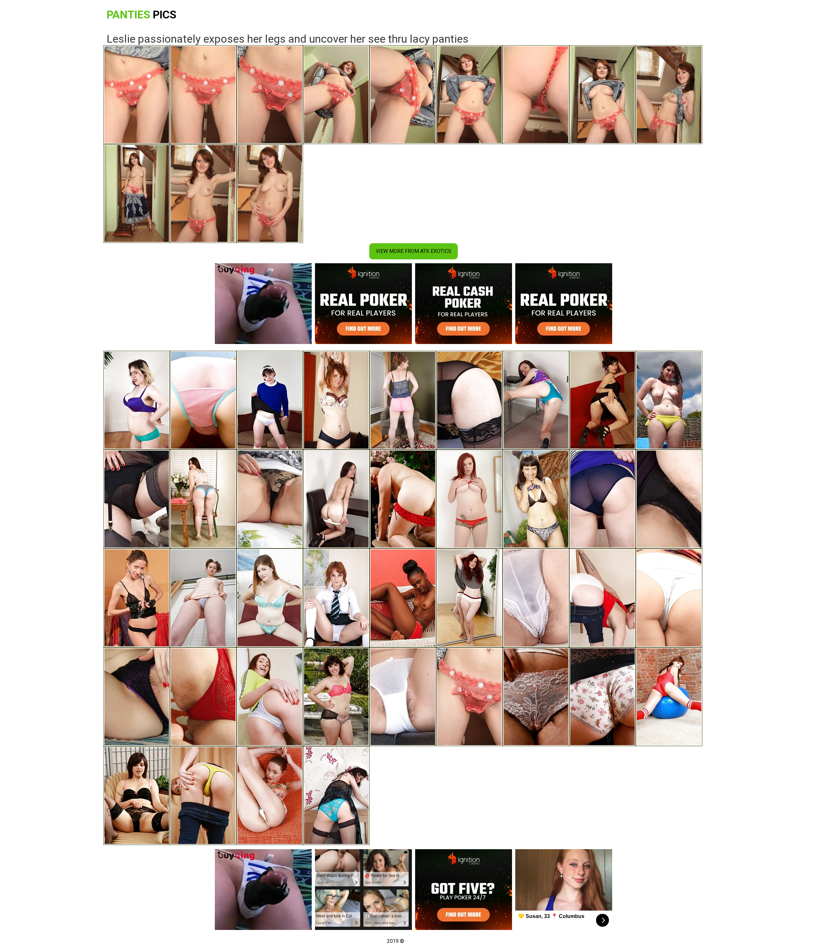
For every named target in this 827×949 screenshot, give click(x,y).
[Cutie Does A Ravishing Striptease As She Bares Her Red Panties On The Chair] (269, 696)
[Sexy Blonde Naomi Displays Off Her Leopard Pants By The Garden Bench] (536, 499)
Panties (141, 14)
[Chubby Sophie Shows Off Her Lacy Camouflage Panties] (203, 499)
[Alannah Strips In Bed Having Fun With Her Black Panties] (469, 597)
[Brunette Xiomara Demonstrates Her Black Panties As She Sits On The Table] (669, 499)
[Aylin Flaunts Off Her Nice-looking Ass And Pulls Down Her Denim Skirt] (269, 795)
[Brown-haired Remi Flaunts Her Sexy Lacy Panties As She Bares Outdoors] (536, 400)
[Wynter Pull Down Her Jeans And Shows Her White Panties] (602, 597)
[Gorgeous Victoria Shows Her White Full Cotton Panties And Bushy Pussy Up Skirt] (669, 597)
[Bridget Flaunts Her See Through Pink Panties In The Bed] (203, 400)
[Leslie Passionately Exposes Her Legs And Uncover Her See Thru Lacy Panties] (469, 696)
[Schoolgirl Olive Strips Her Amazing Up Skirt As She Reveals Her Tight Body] (336, 597)
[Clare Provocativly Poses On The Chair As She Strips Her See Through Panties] (602, 499)
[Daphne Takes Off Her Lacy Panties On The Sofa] (536, 696)
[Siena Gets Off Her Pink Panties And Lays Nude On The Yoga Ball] (669, 696)
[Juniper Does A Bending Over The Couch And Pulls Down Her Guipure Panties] (136, 795)
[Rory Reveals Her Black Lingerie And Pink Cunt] (602, 400)
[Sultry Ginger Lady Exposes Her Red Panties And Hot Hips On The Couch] (469, 499)
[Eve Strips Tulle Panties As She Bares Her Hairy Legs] (203, 597)
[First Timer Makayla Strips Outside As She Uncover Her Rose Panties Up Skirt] (403, 400)
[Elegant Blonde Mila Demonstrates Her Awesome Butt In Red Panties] (203, 696)
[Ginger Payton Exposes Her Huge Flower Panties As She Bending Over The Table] (602, 696)
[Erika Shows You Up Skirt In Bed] (269, 499)
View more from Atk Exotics (413, 251)
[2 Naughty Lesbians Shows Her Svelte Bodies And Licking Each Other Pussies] (336, 696)
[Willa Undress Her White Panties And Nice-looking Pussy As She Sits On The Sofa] (336, 400)
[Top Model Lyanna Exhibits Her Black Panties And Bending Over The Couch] (136, 499)
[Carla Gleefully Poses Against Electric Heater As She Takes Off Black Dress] (336, 795)
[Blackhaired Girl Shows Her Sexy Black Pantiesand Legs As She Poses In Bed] (669, 400)
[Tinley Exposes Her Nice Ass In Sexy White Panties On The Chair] (203, 795)
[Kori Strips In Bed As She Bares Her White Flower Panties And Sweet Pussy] (536, 597)
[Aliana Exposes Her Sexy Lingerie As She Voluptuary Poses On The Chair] (269, 597)
